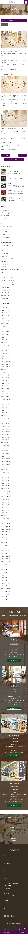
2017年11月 (5, 591)
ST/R (3, 267)
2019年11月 (5, 526)
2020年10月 (5, 496)
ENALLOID (5, 223)
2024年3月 (4, 386)
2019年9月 (4, 532)
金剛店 (10, 24)
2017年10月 (5, 594)
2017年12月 (5, 588)
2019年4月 (4, 545)
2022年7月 (4, 440)
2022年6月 (4, 442)
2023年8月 (4, 404)
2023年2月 (4, 421)
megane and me (6, 248)
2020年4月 (4, 513)
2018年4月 (4, 578)
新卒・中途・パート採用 (10, 895)
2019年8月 (4, 534)
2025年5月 (4, 348)
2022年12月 (5, 426)
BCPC (3, 218)
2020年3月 (4, 515)
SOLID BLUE (5, 264)
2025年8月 (4, 340)
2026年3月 (4, 321)
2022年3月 (4, 450)
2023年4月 (4, 415)
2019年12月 (5, 523)
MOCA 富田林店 (8, 885)
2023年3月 (4, 418)
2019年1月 (4, 553)
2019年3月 (4, 548)
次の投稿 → (22, 155)
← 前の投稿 (5, 155)
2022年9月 (4, 434)
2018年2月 (4, 583)
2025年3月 (4, 353)
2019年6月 (4, 540)
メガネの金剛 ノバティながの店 (11, 883)
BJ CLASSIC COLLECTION (9, 221)
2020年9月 (4, 499)
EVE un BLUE (6, 226)
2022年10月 (5, 432)
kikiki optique (5, 240)
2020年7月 (4, 505)
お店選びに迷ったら (7, 280)
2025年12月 (5, 329)
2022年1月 (4, 456)
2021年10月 (5, 464)
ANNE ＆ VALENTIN (7, 215)
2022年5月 (4, 445)
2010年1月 (4, 599)
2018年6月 (4, 572)
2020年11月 (5, 494)
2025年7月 (4, 342)
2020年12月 (5, 491)
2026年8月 (4, 307)
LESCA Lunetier (6, 242)
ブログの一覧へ (14, 159)
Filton (3, 234)
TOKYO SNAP (6, 272)
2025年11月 (5, 331)
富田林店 (4, 290)
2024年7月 (4, 375)
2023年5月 (4, 413)
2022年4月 (4, 448)
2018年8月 (4, 567)
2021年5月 (4, 477)
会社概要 (6, 903)
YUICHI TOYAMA (7, 277)
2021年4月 (4, 480)
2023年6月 (4, 410)
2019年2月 (4, 550)
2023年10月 (5, 399)
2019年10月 (5, 529)
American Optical (6, 213)
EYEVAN (4, 229)
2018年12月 (5, 556)
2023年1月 (4, 423)
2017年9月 (4, 596)
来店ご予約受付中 (14, 660)
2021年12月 (5, 459)
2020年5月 (4, 510)
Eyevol (4, 232)
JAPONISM (5, 237)
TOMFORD (5, 275)
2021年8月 (4, 469)
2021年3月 (4, 483)
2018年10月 (5, 561)
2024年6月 (4, 377)
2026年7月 (4, 310)
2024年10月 (5, 367)
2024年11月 (5, 364)
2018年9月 (4, 564)
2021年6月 (4, 475)
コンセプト (7, 858)
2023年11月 (5, 396)
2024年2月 (4, 388)
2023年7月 (4, 407)
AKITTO (4, 210)
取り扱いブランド (8, 873)
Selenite (4, 261)
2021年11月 (5, 461)
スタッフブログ (8, 910)
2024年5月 (4, 380)
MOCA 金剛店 (7, 888)
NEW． (4, 253)
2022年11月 (5, 429)
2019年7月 (4, 537)
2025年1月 (4, 359)
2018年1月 (4, 586)
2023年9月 (4, 402)
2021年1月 (4, 488)
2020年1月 (4, 521)
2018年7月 (4, 569)
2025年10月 (5, 334)
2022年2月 (4, 453)
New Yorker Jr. (6, 250)
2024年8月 (4, 372)
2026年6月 (4, 313)
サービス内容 (7, 865)
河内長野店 (5, 293)
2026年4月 (4, 318)
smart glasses (8, 285)
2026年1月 (4, 326)
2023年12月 (5, 394)
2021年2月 (4, 486)
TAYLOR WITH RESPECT (9, 269)
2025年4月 (4, 350)
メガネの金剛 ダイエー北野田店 (11, 881)
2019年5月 (4, 542)
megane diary (8, 282)
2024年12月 (5, 361)
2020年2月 (4, 518)
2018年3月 (4, 580)
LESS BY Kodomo (7, 245)
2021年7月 (4, 472)
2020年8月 (4, 502)
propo (3, 256)
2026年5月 (4, 315)
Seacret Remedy (6, 259)
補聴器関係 (5, 295)
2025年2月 (4, 356)
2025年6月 (4, 345)
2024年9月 (4, 369)
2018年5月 (4, 575)
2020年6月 (4, 507)
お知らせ (4, 287)
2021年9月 (4, 467)
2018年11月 (5, 559)
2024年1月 (4, 391)
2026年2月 (4, 323)
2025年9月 (4, 337)
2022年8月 (4, 437)
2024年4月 (4, 383)
